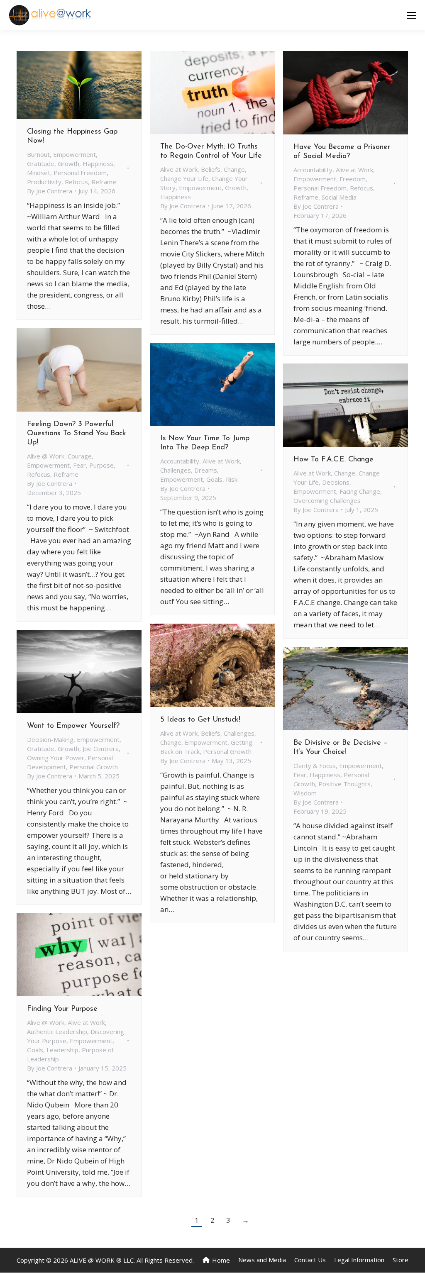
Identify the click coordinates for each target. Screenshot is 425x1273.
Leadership (62, 1050)
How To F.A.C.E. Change (333, 459)
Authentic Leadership (57, 1031)
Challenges (175, 470)
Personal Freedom (80, 172)
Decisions (335, 482)
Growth (68, 163)
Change (234, 169)
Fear (79, 465)
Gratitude (40, 163)
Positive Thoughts (344, 784)
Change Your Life (184, 178)
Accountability (312, 170)
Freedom (353, 179)
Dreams (205, 470)
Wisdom (305, 793)
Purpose (101, 465)
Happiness (98, 163)
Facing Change (360, 491)
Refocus (76, 182)
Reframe (103, 182)
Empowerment (74, 154)
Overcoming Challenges (327, 500)
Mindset (38, 172)
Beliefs (210, 169)
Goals (214, 479)
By (49, 191)
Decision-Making (50, 739)
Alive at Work (179, 169)
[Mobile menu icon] (412, 15)
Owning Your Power (55, 758)
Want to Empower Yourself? (73, 726)
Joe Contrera (101, 748)
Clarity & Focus (314, 765)
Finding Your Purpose (62, 1009)
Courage (80, 456)
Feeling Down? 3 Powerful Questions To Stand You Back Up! (76, 433)
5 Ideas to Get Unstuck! (200, 720)
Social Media (339, 197)
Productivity (44, 182)
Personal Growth (227, 751)
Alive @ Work (45, 456)
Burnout (38, 154)
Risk (231, 479)
